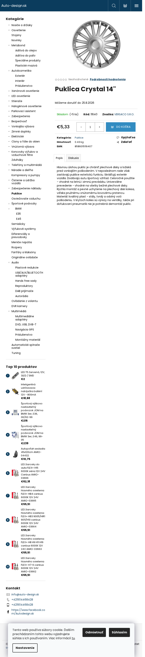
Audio (15, 262)
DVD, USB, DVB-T (25, 324)
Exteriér (20, 76)
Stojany (16, 35)
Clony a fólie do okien (26, 141)
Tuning (16, 353)
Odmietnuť (94, 632)
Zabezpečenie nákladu (26, 188)
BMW (18, 208)
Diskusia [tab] (73, 158)
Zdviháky (17, 160)
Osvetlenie (19, 30)
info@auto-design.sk (25, 594)
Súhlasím (119, 632)
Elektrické (18, 136)
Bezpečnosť (19, 121)
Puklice (17, 193)
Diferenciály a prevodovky (21, 235)
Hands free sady (26, 281)
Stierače (17, 101)
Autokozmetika (21, 71)
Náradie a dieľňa (22, 170)
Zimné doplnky (21, 131)
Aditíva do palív (25, 55)
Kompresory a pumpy (26, 175)
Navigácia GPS (24, 329)
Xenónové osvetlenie (25, 91)
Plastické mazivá (26, 65)
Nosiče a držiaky (22, 25)
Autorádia (21, 296)
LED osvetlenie (21, 96)
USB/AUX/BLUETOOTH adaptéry (29, 274)
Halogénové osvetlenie (27, 106)
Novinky (17, 40)
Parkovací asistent (24, 111)
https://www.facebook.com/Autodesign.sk (28, 611)
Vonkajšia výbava (23, 126)
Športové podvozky (24, 203)
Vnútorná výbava (23, 147)
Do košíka (123, 127)
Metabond (18, 45)
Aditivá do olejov (26, 50)
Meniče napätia (22, 242)
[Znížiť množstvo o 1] (81, 127)
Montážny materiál (27, 340)
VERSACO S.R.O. (124, 114)
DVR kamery (19, 306)
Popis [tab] (59, 158)
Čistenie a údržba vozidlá (23, 181)
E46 (18, 219)
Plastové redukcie (27, 267)
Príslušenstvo (23, 86)
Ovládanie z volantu (25, 301)
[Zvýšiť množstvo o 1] (99, 127)
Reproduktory (24, 286)
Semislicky (18, 224)
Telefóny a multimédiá (27, 165)
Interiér (20, 81)
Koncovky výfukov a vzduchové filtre (25, 153)
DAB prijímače (24, 291)
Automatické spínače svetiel (26, 346)
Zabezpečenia (21, 116)
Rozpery (17, 247)
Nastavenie (25, 648)
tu (73, 638)
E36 (18, 214)
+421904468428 (22, 599)
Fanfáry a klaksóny (24, 252)
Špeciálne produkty (28, 60)
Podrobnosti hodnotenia (108, 79)
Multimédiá (19, 311)
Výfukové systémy (24, 229)
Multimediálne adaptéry (24, 317)
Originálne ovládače (25, 257)
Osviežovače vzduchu (26, 198)
